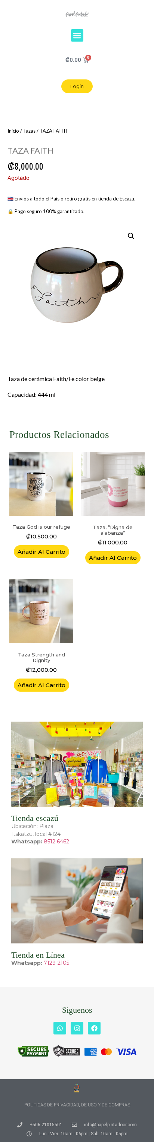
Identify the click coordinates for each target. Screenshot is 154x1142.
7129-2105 (56, 963)
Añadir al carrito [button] (41, 551)
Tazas (29, 131)
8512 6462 (56, 841)
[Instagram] (77, 1028)
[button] (77, 35)
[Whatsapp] (59, 1028)
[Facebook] (94, 1028)
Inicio (13, 131)
